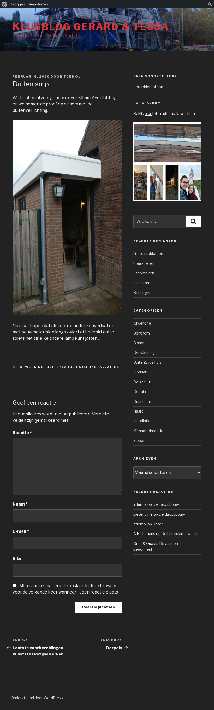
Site (17, 558)
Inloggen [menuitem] (18, 4)
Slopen (139, 440)
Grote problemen (148, 253)
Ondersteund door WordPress (37, 698)
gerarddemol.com (148, 87)
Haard (138, 411)
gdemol (140, 504)
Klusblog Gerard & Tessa (91, 26)
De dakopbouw (166, 504)
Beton (158, 524)
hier (148, 113)
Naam (20, 504)
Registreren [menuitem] (38, 4)
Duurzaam (142, 401)
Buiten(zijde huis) (67, 367)
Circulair (140, 372)
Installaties (105, 367)
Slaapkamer (143, 282)
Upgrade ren (143, 263)
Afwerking (32, 367)
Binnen (139, 343)
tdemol (72, 76)
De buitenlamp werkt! (179, 533)
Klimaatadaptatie (148, 431)
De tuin (139, 391)
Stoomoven (143, 273)
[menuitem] (4, 4)
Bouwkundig (144, 352)
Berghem (141, 333)
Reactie (22, 432)
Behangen (142, 292)
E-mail (21, 531)
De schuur (142, 382)
